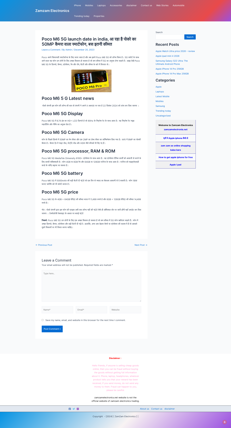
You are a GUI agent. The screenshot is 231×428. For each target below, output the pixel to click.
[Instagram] (78, 409)
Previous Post (44, 245)
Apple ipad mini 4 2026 (167, 56)
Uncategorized (163, 115)
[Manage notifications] (225, 422)
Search (159, 32)
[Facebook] (70, 409)
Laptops (101, 5)
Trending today (81, 16)
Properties (99, 16)
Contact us (146, 5)
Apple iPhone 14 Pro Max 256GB (172, 73)
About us (144, 408)
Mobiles (89, 5)
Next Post (141, 245)
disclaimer (131, 5)
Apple (158, 86)
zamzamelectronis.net (175, 129)
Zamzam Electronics (52, 11)
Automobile (178, 5)
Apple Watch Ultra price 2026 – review (175, 51)
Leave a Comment (51, 49)
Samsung (160, 106)
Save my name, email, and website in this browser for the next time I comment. (85, 320)
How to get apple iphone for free (176, 157)
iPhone (77, 5)
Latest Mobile (162, 96)
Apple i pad (176, 164)
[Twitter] (74, 409)
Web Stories (162, 5)
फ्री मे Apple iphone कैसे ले (175, 138)
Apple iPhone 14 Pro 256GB (170, 68)
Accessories (116, 5)
